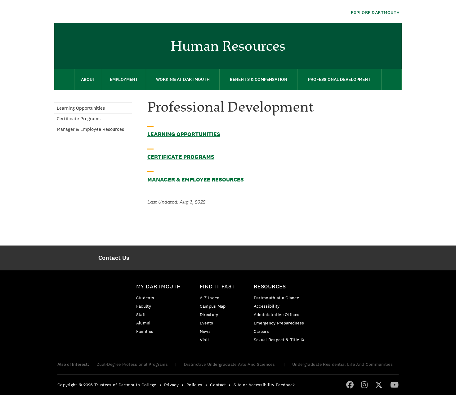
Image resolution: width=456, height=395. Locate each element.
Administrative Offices (277, 314)
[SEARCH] (391, 79)
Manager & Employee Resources (195, 179)
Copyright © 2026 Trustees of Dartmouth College (106, 385)
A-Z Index (209, 298)
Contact (218, 385)
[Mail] (394, 33)
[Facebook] (350, 384)
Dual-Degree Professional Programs (132, 364)
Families (144, 331)
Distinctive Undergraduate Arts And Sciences (230, 364)
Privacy (171, 385)
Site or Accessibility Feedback (264, 385)
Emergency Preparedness (279, 323)
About (88, 79)
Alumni (143, 323)
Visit (204, 339)
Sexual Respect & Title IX (279, 339)
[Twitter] (378, 384)
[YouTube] (394, 384)
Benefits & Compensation (258, 79)
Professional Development (339, 79)
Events (206, 323)
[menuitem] (394, 32)
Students (145, 298)
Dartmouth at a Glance (276, 298)
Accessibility (267, 306)
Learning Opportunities (183, 134)
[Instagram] (364, 384)
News (205, 331)
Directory (209, 314)
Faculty (143, 306)
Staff (141, 314)
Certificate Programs (180, 156)
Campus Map (213, 306)
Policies (194, 385)
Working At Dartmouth (183, 79)
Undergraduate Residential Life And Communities (342, 364)
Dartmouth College (103, 11)
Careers (261, 331)
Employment (124, 79)
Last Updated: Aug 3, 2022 (176, 202)
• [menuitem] (160, 385)
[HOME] (64, 79)
